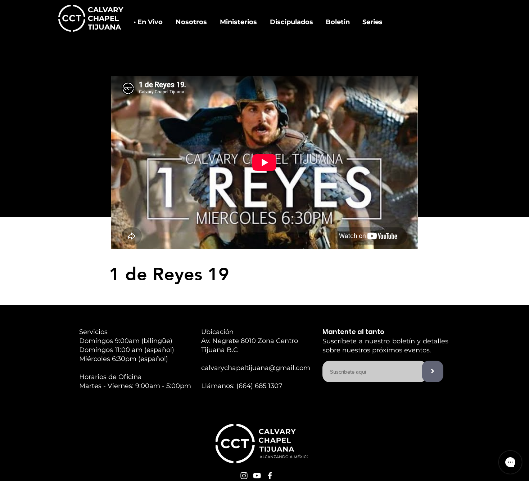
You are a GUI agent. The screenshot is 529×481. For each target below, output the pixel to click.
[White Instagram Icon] (244, 475)
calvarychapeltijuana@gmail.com (255, 368)
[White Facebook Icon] (270, 475)
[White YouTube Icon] (257, 475)
